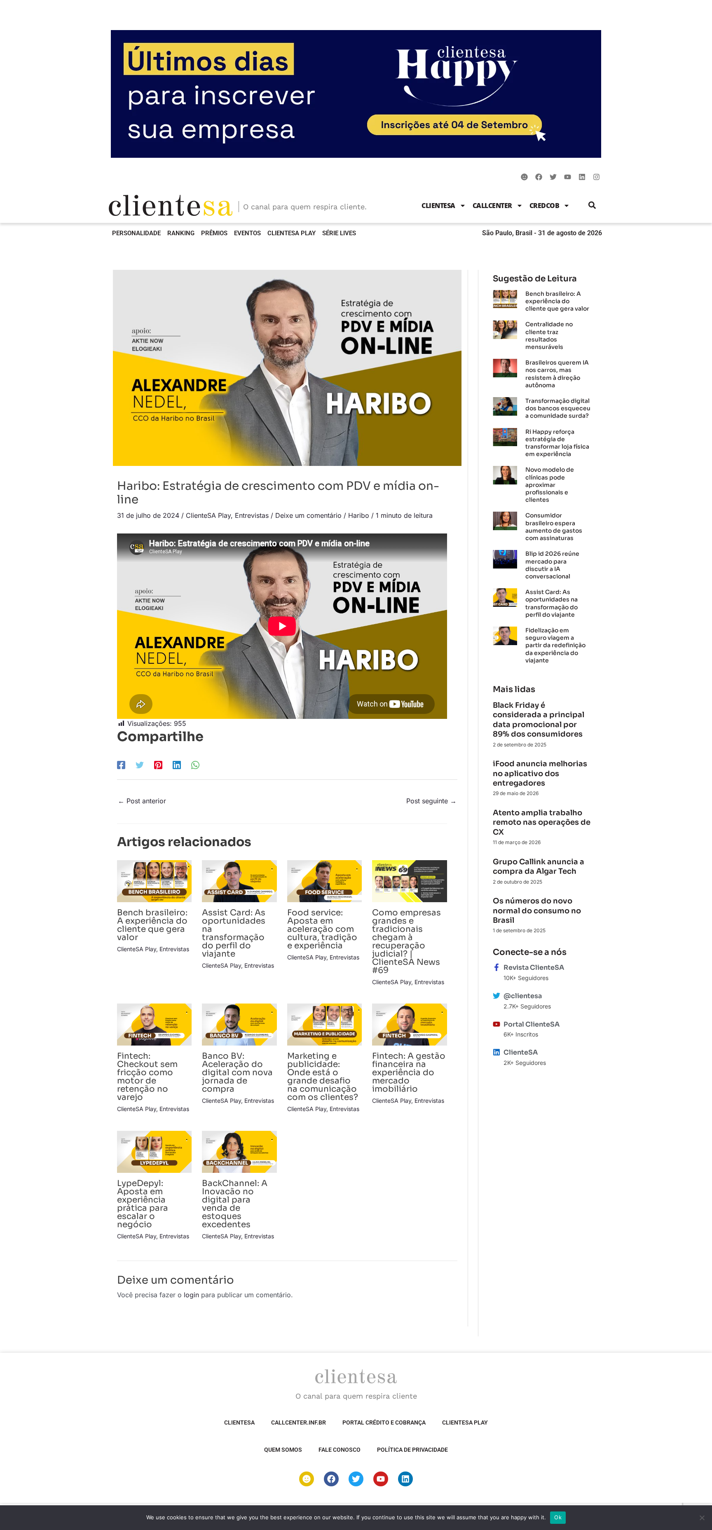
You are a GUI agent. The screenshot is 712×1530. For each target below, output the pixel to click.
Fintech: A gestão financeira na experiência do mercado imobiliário (408, 1072)
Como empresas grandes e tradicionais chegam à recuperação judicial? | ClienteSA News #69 (406, 942)
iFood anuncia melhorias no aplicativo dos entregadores (540, 773)
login (191, 1295)
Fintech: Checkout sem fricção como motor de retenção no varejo (147, 1076)
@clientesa (523, 996)
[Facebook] (121, 764)
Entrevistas (252, 515)
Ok (558, 1517)
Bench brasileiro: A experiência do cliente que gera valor (152, 925)
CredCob (544, 205)
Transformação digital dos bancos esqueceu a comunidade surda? (557, 408)
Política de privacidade (412, 1449)
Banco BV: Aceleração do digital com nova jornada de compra (237, 1072)
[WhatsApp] (195, 764)
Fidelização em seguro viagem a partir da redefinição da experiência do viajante (555, 645)
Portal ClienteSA (532, 1024)
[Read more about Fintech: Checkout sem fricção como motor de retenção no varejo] (154, 1024)
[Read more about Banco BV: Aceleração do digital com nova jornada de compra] (239, 1024)
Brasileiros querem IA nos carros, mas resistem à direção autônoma (557, 374)
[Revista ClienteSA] (496, 967)
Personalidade (136, 233)
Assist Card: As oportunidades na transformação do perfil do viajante (233, 933)
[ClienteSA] (496, 1052)
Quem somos (283, 1449)
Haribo (358, 515)
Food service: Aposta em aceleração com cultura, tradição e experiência (322, 929)
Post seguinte (431, 801)
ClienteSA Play (291, 233)
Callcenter (492, 205)
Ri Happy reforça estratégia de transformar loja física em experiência (557, 443)
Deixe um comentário (308, 515)
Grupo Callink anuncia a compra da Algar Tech (538, 866)
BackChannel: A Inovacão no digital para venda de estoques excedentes (234, 1204)
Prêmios (214, 233)
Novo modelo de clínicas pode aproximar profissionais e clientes (549, 484)
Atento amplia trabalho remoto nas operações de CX (541, 822)
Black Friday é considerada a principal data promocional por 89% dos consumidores (538, 720)
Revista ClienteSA (534, 967)
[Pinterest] (158, 764)
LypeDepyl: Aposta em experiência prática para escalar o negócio (142, 1204)
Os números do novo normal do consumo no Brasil (537, 910)
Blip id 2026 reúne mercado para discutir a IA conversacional (552, 565)
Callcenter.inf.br (298, 1422)
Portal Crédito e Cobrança (384, 1422)
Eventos (247, 233)
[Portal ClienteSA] (496, 1024)
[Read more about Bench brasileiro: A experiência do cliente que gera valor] (154, 880)
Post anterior (142, 801)
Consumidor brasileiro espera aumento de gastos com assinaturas (553, 527)
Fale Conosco (340, 1449)
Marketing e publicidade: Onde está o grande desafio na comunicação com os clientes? (322, 1076)
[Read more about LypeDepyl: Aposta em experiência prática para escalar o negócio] (154, 1151)
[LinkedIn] (177, 764)
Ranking (180, 233)
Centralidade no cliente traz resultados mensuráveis (549, 336)
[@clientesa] (496, 995)
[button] (592, 205)
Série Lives (339, 233)
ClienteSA (438, 205)
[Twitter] (140, 764)
